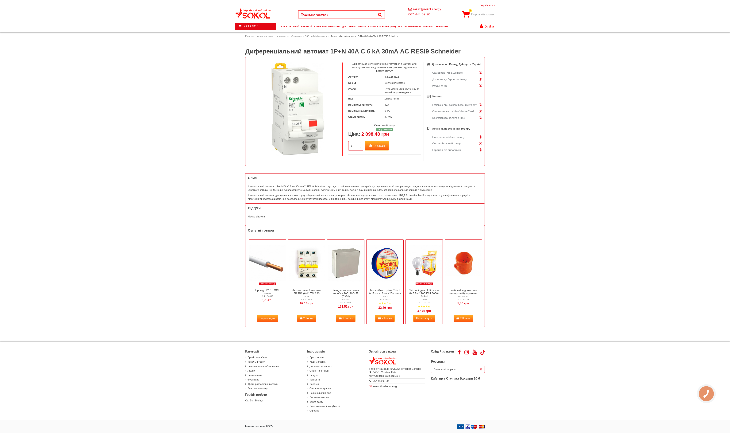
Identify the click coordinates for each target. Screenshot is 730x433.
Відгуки (313, 375)
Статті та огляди (318, 370)
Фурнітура (253, 379)
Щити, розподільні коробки (263, 384)
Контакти (314, 379)
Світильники (255, 375)
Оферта (314, 410)
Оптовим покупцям (320, 388)
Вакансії (314, 384)
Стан (377, 125)
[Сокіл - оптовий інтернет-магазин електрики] (253, 13)
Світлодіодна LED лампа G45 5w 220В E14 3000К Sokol (424, 293)
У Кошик (380, 145)
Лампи (251, 370)
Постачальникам (319, 397)
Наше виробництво (320, 393)
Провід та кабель (257, 357)
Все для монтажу (258, 388)
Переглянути (267, 318)
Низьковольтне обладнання (263, 366)
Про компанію (317, 357)
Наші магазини (317, 361)
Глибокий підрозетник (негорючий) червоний (463, 292)
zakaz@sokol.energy (427, 9)
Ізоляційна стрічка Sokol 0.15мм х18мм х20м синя (385, 292)
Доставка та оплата (320, 366)
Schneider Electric (395, 82)
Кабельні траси (256, 361)
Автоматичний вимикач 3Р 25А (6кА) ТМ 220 (306, 292)
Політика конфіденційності (324, 406)
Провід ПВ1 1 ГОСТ (267, 290)
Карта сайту (316, 401)
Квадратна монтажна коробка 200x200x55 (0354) (346, 293)
